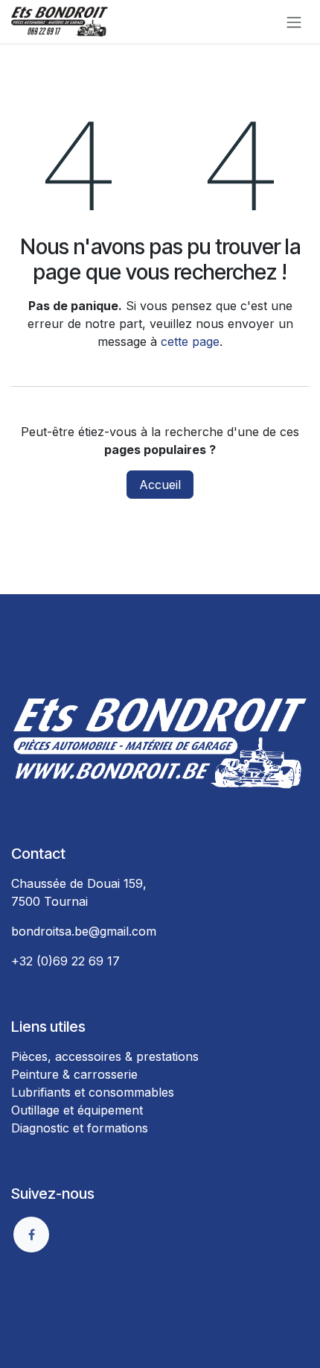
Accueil (160, 484)
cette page (190, 341)
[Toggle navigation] (294, 21)
